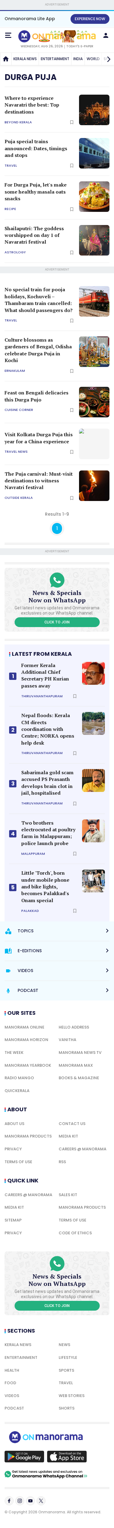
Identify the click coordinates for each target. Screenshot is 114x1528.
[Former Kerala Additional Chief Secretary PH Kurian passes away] (93, 673)
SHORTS (66, 1408)
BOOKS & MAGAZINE (79, 1078)
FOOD (10, 1383)
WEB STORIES (72, 1396)
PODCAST (14, 1408)
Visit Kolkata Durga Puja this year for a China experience (39, 438)
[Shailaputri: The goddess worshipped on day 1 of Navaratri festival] (94, 240)
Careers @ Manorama (82, 1149)
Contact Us (72, 1124)
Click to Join (57, 622)
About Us (14, 1124)
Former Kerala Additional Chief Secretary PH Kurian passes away (45, 675)
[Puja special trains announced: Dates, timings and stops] (94, 153)
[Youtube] (30, 1500)
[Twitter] (41, 1500)
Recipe (10, 209)
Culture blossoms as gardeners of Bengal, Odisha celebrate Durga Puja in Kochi (38, 350)
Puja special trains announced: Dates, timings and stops (36, 148)
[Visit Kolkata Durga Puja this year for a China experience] (94, 444)
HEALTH (12, 1370)
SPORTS (66, 1370)
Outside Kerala (19, 498)
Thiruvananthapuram (42, 696)
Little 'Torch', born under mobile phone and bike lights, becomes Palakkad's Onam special (45, 886)
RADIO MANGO (19, 1078)
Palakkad (30, 911)
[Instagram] (19, 1500)
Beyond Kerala (18, 122)
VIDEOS (12, 1396)
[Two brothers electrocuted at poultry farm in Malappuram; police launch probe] (93, 830)
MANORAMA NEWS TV (80, 1052)
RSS (62, 1162)
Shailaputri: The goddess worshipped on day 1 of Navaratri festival (34, 235)
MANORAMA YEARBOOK (28, 1065)
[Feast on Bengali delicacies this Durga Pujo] (94, 402)
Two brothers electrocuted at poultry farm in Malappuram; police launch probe (48, 833)
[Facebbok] (9, 1500)
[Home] (5, 59)
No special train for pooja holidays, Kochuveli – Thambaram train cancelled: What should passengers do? (39, 299)
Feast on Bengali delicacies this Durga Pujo (36, 396)
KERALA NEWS (25, 58)
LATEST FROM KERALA (42, 654)
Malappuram (33, 854)
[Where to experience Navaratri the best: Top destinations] (94, 110)
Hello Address (74, 1027)
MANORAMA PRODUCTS (28, 1136)
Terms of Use (18, 1162)
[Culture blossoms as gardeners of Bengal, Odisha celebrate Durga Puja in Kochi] (94, 351)
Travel (11, 166)
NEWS (64, 1345)
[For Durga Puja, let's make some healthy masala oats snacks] (94, 196)
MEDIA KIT (68, 1136)
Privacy (13, 1149)
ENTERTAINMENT (55, 58)
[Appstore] (67, 1456)
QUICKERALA (17, 1091)
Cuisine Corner (19, 410)
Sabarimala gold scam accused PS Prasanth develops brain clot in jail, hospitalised (47, 782)
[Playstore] (24, 1456)
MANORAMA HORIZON (26, 1040)
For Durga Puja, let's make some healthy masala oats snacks (36, 191)
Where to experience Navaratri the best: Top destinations (32, 105)
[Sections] (8, 35)
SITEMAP (13, 1220)
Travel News (16, 452)
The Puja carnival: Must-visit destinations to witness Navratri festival (39, 480)
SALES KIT (68, 1195)
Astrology (15, 252)
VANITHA (67, 1040)
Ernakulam (15, 371)
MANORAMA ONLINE (24, 1027)
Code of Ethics (75, 1233)
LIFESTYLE (68, 1357)
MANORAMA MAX (76, 1065)
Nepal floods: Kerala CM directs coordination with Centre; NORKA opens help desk (47, 729)
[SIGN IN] (105, 35)
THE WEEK (14, 1052)
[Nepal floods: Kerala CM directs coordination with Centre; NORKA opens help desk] (93, 723)
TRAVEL (66, 1383)
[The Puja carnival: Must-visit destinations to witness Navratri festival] (94, 485)
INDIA (78, 58)
